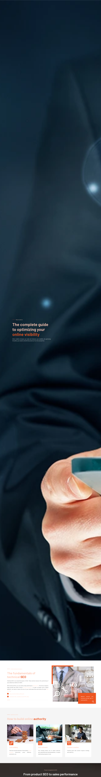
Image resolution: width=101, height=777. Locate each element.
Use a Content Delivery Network (16, 693)
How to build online (26, 719)
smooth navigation (27, 687)
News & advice (19, 319)
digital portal (35, 685)
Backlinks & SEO (14, 714)
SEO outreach (43, 747)
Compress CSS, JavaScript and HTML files (19, 696)
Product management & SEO (50, 770)
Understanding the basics (16, 669)
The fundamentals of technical (21, 675)
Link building (13, 747)
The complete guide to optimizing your (30, 329)
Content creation (73, 747)
